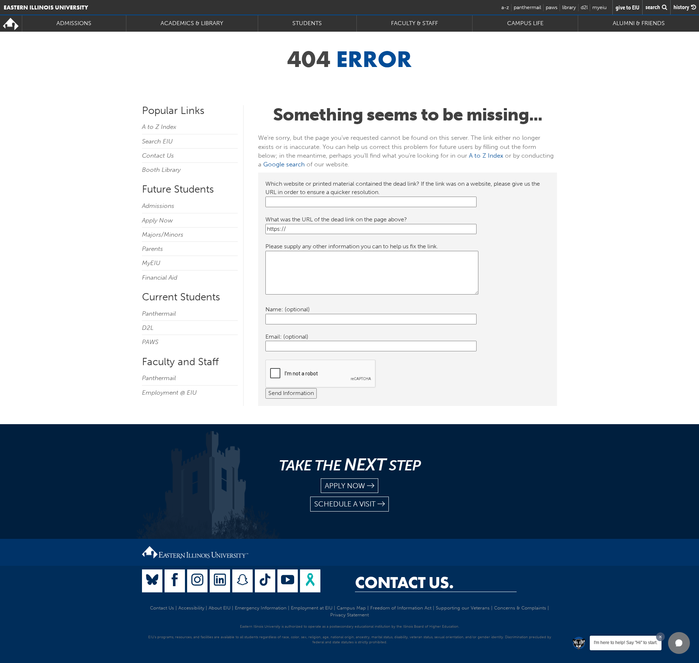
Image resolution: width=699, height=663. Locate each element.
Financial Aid (159, 277)
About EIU (219, 608)
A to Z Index (159, 126)
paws (551, 7)
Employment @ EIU (169, 392)
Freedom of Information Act (400, 608)
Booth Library (161, 169)
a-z (505, 7)
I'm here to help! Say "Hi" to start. (625, 642)
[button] (679, 643)
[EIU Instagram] (197, 580)
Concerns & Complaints (520, 608)
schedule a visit (345, 504)
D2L (148, 327)
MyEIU (151, 263)
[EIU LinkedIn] (220, 580)
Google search (284, 164)
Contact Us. (404, 582)
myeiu (599, 7)
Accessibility (191, 608)
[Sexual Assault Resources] (310, 580)
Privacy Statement (349, 614)
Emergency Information (261, 608)
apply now (345, 485)
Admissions (158, 205)
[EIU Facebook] (175, 580)
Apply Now (157, 220)
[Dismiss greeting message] (660, 636)
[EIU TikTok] (265, 580)
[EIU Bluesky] (152, 580)
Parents (152, 248)
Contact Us (158, 155)
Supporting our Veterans (463, 608)
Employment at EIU (311, 608)
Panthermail (159, 313)
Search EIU (157, 141)
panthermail (527, 7)
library (569, 7)
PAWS (150, 342)
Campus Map (351, 608)
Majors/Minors (162, 234)
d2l (584, 7)
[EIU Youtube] (287, 580)
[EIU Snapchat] (242, 580)
